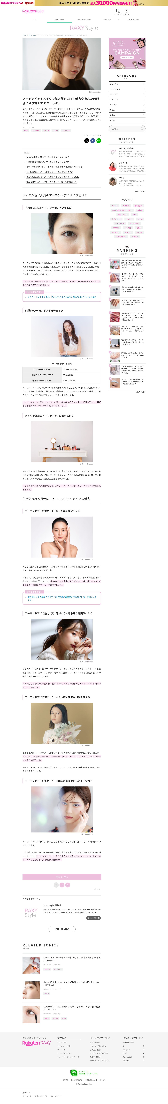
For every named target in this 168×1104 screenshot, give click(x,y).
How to (26, 130)
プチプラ (116, 228)
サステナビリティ (56, 1096)
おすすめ (47, 969)
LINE (124, 1053)
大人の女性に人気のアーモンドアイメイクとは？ (47, 157)
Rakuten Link (127, 1057)
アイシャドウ (35, 130)
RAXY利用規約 (95, 1057)
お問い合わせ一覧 (41, 1096)
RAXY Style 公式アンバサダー (122, 210)
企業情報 (66, 1080)
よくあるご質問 (133, 19)
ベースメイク (115, 89)
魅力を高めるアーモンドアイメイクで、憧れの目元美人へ (51, 181)
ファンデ (139, 232)
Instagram (126, 1050)
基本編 (139, 210)
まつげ (64, 1018)
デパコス (128, 232)
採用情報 (102, 1080)
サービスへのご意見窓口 (99, 1053)
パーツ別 (128, 228)
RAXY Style (59, 19)
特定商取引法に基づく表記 (99, 1061)
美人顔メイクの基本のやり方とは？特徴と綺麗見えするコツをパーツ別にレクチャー (62, 598)
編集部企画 (138, 206)
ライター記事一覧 (93, 918)
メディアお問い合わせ (98, 1046)
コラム (112, 115)
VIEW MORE (140, 191)
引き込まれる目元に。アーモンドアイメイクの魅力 (48, 161)
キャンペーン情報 (84, 19)
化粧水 (138, 228)
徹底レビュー (122, 214)
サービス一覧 (27, 1096)
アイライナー (66, 130)
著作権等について (91, 1080)
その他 (112, 120)
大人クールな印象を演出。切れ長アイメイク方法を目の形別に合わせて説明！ (62, 297)
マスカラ (55, 130)
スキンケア (114, 84)
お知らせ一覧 (95, 1043)
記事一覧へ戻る (62, 929)
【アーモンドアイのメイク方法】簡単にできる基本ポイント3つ (54, 166)
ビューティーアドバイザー (67, 1057)
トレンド (129, 219)
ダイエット (115, 232)
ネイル (112, 110)
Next (97, 889)
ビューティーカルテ (64, 1053)
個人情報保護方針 (77, 1080)
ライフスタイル (121, 237)
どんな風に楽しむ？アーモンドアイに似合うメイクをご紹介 (52, 176)
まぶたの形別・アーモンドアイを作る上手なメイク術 (49, 171)
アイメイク (32, 127)
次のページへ (62, 877)
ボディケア (114, 99)
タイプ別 (46, 130)
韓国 (134, 214)
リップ (140, 219)
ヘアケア (113, 104)
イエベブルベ (134, 223)
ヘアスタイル (119, 223)
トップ (34, 19)
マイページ (61, 1050)
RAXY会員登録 (128, 1043)
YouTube (126, 1061)
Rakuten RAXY (33, 11)
